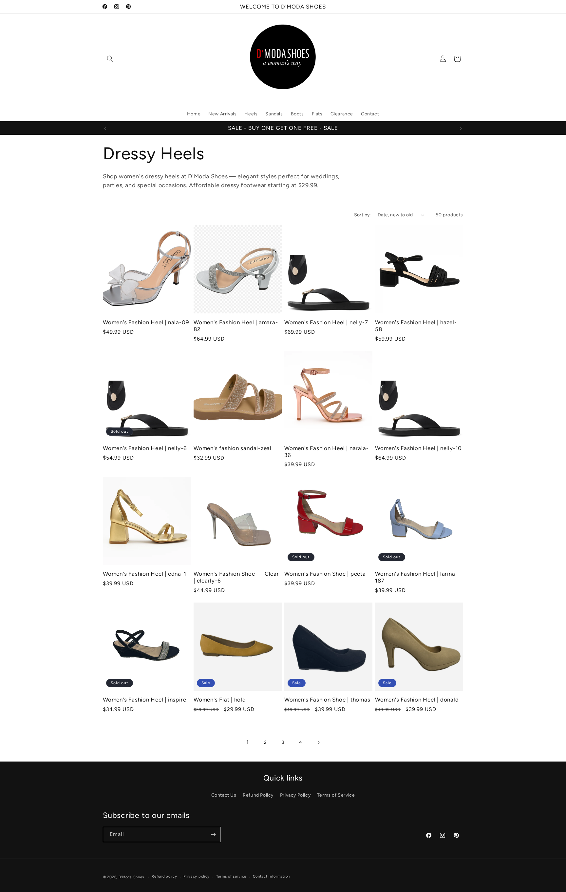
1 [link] (247, 742)
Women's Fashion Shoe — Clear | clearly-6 (236, 577)
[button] (110, 58)
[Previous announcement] (105, 128)
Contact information (271, 876)
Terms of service (231, 876)
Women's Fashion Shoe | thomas (327, 699)
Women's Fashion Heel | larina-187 (416, 577)
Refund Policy (258, 795)
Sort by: (362, 215)
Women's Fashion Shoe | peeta (325, 573)
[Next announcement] (461, 128)
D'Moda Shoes (131, 877)
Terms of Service (336, 795)
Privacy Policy (295, 795)
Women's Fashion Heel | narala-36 (326, 451)
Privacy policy (196, 876)
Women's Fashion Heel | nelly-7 (326, 322)
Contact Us (223, 795)
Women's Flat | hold (220, 699)
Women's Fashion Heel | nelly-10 (418, 448)
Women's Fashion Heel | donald (417, 699)
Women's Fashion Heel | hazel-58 (416, 325)
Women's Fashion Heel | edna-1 (144, 573)
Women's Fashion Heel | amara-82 (236, 325)
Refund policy (164, 876)
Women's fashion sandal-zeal (233, 448)
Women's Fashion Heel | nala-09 (146, 322)
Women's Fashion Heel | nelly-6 (145, 448)
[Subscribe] (213, 834)
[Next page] (318, 742)
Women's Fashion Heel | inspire (144, 699)
